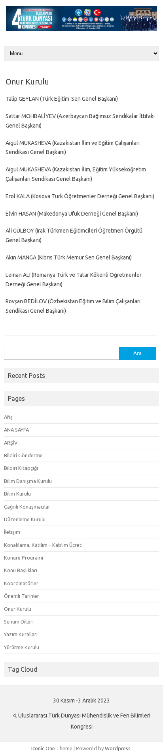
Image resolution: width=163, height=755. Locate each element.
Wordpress (118, 748)
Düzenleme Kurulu (24, 519)
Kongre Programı (23, 557)
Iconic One (43, 748)
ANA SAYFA (16, 429)
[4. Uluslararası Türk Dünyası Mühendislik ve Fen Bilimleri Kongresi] (81, 29)
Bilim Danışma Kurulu (28, 481)
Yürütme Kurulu (21, 647)
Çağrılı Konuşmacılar (27, 506)
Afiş (8, 417)
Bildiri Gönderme (23, 455)
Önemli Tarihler (21, 596)
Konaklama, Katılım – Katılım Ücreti (43, 545)
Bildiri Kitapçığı (21, 468)
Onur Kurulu (17, 609)
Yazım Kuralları (21, 634)
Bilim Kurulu (17, 493)
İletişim (12, 532)
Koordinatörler (21, 583)
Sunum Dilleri (19, 621)
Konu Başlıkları (20, 570)
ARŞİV (10, 442)
